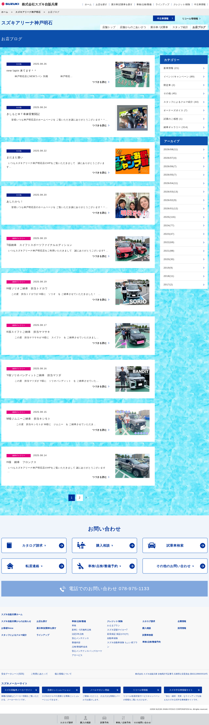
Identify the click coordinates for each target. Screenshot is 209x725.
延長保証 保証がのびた (118, 634)
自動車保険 (112, 638)
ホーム (88, 4)
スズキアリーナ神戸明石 (28, 12)
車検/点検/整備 (144, 4)
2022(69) (169, 242)
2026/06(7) (170, 166)
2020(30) (169, 259)
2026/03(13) (171, 191)
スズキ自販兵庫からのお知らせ (16, 621)
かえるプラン (113, 625)
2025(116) (170, 217)
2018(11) (169, 276)
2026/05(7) (170, 174)
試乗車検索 (147, 635)
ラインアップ (162, 4)
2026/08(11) (171, 149)
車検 (74, 625)
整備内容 (76, 642)
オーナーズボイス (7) (175, 110)
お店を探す (101, 4)
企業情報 (182, 621)
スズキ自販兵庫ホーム (12, 614)
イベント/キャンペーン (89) (179, 76)
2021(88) (169, 250)
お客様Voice (7, 628)
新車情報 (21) (171, 68)
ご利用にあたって (39, 674)
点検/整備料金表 (79, 646)
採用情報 (182, 628)
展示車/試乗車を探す (121, 4)
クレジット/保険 (181, 4)
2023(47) (169, 234)
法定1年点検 (78, 634)
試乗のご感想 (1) (173, 119)
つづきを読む (99, 82)
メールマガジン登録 (99, 690)
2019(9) (168, 267)
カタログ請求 (148, 621)
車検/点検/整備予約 (151, 642)
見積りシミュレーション (59, 690)
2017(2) (168, 284)
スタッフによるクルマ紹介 (14, 635)
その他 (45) (170, 93)
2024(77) (169, 225)
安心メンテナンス (80, 638)
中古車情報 (200, 4)
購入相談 (146, 628)
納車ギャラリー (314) (176, 127)
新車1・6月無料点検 (81, 630)
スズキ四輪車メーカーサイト (18, 690)
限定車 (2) (169, 85)
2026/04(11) (171, 183)
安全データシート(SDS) (12, 674)
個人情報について (63, 674)
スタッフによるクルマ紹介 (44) (181, 102)
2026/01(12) (171, 208)
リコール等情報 (140, 690)
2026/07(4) (170, 158)
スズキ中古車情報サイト (181, 690)
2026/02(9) (170, 200)
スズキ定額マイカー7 (117, 630)
